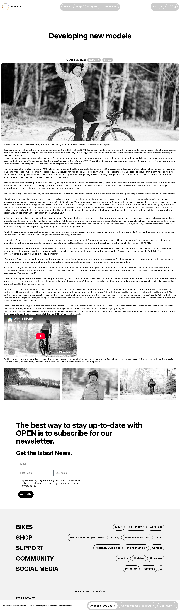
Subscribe (26, 494)
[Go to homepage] (30, 7)
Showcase (156, 558)
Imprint (78, 591)
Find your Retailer (136, 547)
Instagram (131, 568)
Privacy (87, 591)
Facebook (149, 568)
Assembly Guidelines (108, 547)
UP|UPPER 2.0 (136, 527)
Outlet (158, 537)
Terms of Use (98, 591)
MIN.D (118, 527)
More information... (66, 606)
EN (154, 6)
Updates (139, 558)
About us (123, 558)
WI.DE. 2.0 (156, 527)
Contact (157, 547)
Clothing (114, 537)
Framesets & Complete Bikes (87, 537)
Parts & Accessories (137, 537)
